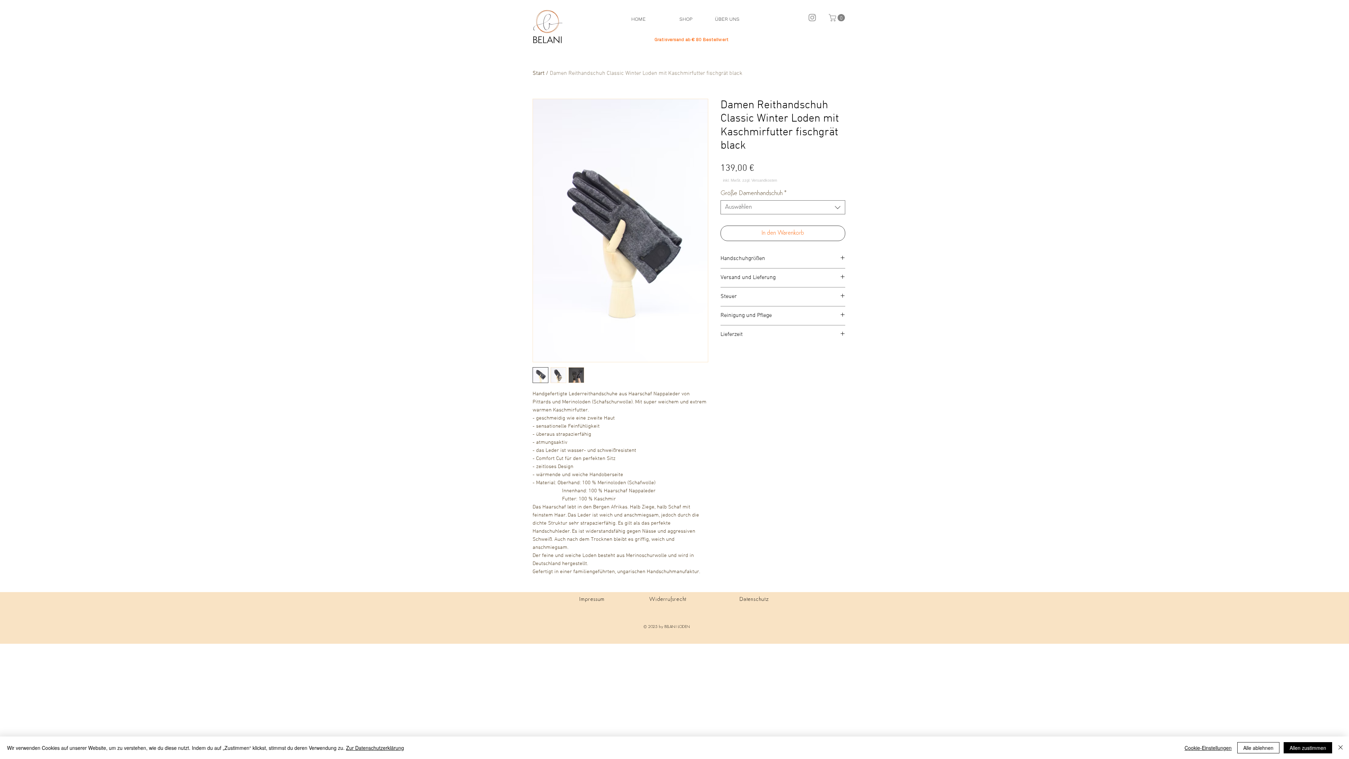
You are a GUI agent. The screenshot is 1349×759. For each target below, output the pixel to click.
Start (539, 73)
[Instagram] (812, 17)
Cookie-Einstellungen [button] (1208, 747)
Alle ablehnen (1258, 747)
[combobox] (783, 207)
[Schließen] (1340, 747)
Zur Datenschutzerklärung (375, 747)
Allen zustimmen (1308, 747)
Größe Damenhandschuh (754, 193)
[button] (838, 17)
